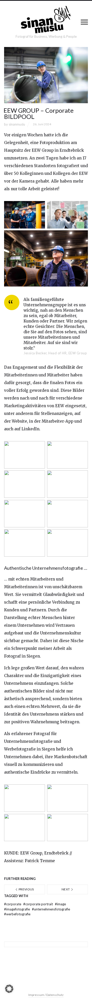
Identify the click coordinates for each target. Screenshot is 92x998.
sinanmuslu (17, 124)
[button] (9, 989)
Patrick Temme (40, 860)
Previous (26, 889)
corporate (13, 904)
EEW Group (43, 150)
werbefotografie (17, 914)
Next (66, 889)
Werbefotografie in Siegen (29, 749)
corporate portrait (38, 904)
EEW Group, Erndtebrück (44, 853)
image (60, 904)
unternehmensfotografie (51, 909)
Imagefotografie (17, 909)
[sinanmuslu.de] (46, 19)
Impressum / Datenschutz (46, 995)
